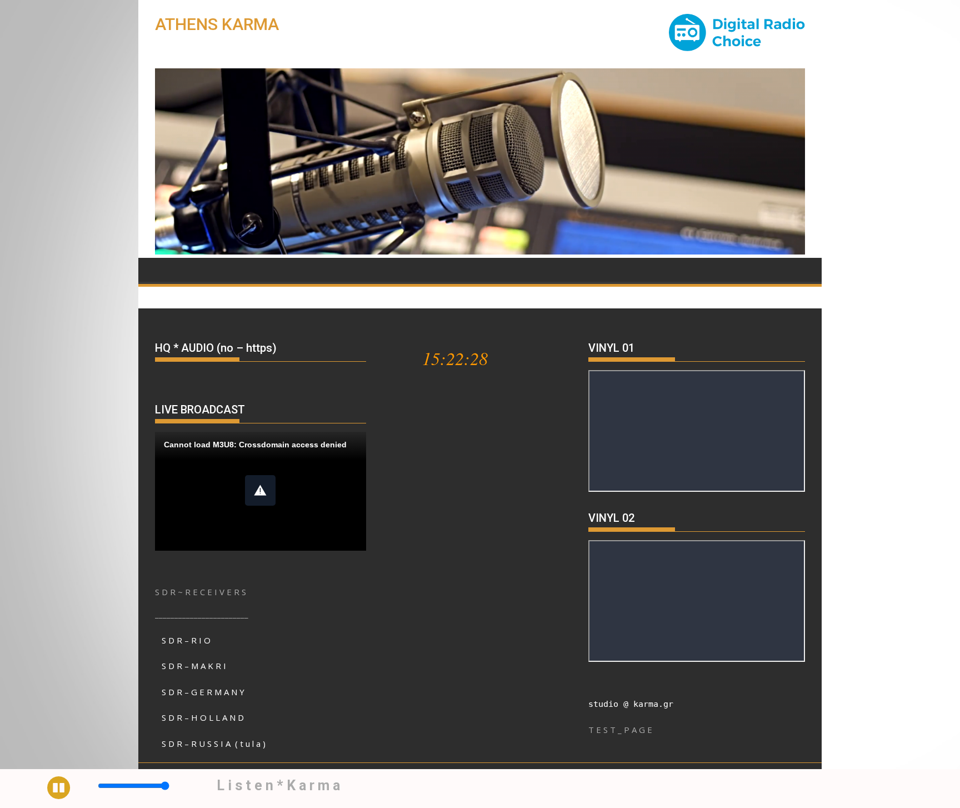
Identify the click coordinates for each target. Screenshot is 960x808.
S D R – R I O (183, 640)
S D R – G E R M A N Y (203, 691)
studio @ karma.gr (630, 704)
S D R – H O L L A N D (203, 717)
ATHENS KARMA (217, 24)
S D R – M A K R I (194, 665)
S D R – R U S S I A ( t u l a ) (214, 743)
